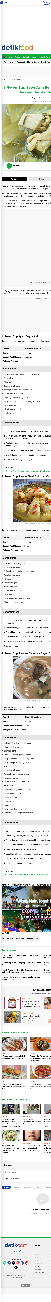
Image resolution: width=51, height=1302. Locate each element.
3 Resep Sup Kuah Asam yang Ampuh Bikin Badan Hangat (21, 964)
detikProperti (39, 1272)
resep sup (20, 938)
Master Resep (33, 62)
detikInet (38, 1258)
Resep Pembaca (29, 57)
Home (10, 57)
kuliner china (32, 938)
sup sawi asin (7, 938)
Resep (17, 57)
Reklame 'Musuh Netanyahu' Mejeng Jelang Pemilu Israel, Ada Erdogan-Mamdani (11, 1122)
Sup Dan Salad (18, 80)
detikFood (6, 80)
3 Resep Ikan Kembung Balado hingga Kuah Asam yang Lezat (14, 1057)
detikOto (38, 1269)
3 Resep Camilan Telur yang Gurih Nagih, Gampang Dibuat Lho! (13, 1086)
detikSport (38, 1264)
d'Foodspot (20, 62)
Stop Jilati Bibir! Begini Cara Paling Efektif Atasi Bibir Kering (31, 1148)
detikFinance (39, 1255)
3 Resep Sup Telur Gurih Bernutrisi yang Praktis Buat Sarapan (20, 957)
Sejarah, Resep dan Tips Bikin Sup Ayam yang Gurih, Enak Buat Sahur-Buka (19, 971)
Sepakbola (38, 1267)
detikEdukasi (39, 1252)
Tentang (14, 179)
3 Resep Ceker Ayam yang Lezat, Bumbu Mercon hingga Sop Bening (21, 978)
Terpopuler (8, 62)
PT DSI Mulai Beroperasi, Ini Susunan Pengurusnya (32, 1121)
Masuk (46, 2)
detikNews (38, 1249)
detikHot (38, 1261)
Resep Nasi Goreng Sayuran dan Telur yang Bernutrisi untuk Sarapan (11, 1149)
